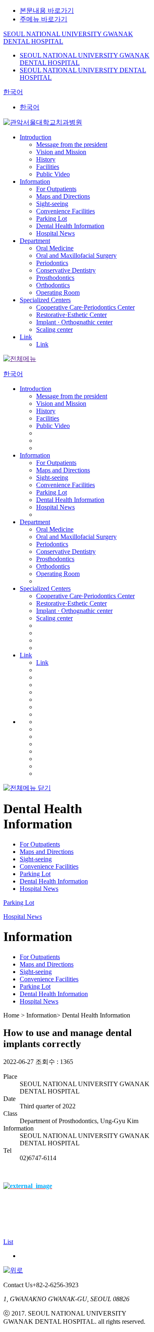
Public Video (53, 174)
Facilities (47, 166)
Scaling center (54, 329)
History (45, 159)
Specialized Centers (45, 299)
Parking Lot (51, 218)
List (8, 1241)
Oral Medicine (55, 248)
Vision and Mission (61, 151)
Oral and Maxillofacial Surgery (76, 255)
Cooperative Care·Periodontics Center (85, 307)
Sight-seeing (52, 203)
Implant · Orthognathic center (74, 322)
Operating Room (58, 292)
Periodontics (52, 262)
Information (35, 181)
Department (35, 240)
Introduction (35, 137)
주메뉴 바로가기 (43, 19)
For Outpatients (56, 188)
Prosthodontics (55, 277)
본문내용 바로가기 (47, 10)
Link (26, 336)
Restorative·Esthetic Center (71, 314)
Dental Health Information (70, 225)
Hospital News (55, 233)
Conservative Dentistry (66, 270)
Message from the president (71, 144)
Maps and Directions (63, 196)
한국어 (13, 91)
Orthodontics (53, 285)
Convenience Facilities (65, 211)
